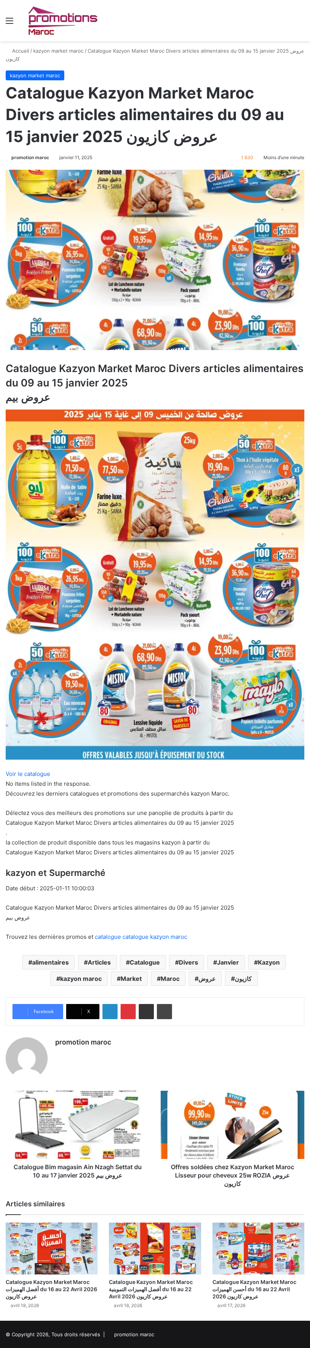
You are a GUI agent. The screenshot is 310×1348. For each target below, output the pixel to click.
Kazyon (269, 962)
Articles (99, 962)
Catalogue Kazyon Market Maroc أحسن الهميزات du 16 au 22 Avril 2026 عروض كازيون (254, 1289)
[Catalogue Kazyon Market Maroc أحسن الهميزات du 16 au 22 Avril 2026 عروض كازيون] (258, 1249)
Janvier (228, 962)
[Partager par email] (146, 1011)
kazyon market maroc (58, 51)
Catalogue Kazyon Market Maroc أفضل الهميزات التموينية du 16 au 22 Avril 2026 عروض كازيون (151, 1289)
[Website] (59, 1055)
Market (131, 978)
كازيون (243, 978)
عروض (207, 978)
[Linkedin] (110, 1011)
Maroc (170, 978)
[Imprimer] (164, 1011)
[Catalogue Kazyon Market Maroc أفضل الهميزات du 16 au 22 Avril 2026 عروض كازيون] (52, 1249)
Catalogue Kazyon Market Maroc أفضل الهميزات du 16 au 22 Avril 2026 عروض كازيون (51, 1289)
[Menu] (9, 23)
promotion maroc (30, 157)
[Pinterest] (128, 1011)
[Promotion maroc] (62, 20)
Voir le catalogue (28, 773)
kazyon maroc (81, 978)
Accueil (20, 51)
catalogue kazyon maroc (141, 936)
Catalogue (145, 962)
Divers (188, 962)
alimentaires (50, 962)
